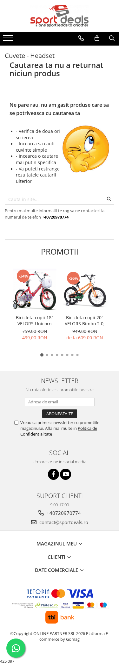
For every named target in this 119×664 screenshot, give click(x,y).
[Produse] (8, 40)
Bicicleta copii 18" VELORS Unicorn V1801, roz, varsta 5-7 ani (34, 320)
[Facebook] (53, 474)
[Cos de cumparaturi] (97, 38)
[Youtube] (65, 474)
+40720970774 (63, 513)
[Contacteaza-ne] (81, 38)
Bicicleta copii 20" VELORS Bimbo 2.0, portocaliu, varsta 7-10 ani (84, 320)
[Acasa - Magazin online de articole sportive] (59, 16)
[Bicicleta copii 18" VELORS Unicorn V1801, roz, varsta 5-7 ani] (34, 289)
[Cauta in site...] (112, 38)
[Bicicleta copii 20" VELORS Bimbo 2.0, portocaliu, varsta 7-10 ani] (85, 289)
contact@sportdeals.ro (63, 522)
